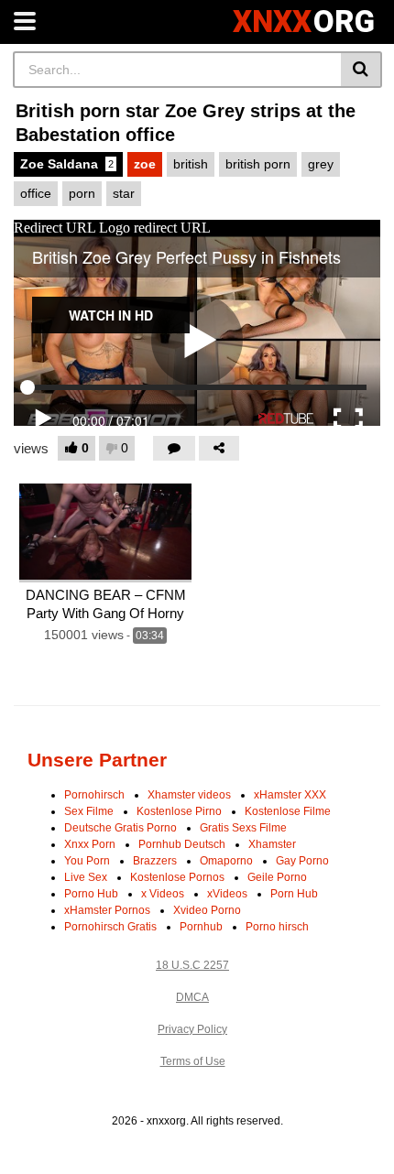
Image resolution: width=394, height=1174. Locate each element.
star (124, 193)
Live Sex (85, 877)
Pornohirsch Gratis (110, 926)
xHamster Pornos (107, 910)
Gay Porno (302, 860)
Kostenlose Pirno (179, 811)
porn (82, 193)
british (190, 164)
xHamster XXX (290, 794)
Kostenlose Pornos (177, 877)
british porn (257, 164)
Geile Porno (277, 877)
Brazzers (155, 860)
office (35, 193)
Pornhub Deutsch (181, 844)
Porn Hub (294, 893)
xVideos (227, 893)
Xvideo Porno (207, 910)
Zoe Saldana (67, 164)
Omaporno (226, 860)
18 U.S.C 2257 (192, 965)
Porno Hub (91, 893)
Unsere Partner (97, 759)
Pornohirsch (94, 794)
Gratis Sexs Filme (243, 827)
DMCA (192, 997)
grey (321, 164)
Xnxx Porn (89, 844)
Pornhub (201, 926)
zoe (145, 164)
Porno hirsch (277, 926)
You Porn (87, 860)
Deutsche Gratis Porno (120, 827)
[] (361, 69)
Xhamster (272, 844)
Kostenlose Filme (288, 811)
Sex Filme (89, 811)
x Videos (162, 893)
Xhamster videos (189, 794)
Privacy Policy (192, 1029)
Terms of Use (192, 1061)
